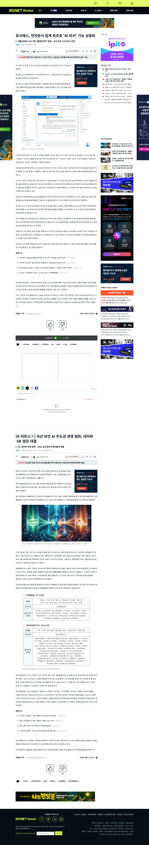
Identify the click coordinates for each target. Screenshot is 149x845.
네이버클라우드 (74, 781)
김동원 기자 (25, 457)
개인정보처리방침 (110, 814)
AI (53, 344)
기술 (65, 344)
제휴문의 (100, 814)
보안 (45, 781)
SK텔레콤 (62, 781)
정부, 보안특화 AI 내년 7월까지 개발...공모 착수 (36, 720)
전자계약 (74, 344)
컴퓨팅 (18, 45)
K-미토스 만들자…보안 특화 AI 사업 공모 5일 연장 (37, 715)
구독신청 (58, 833)
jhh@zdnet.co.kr (34, 313)
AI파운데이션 (36, 781)
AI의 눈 (83, 10)
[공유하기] (83, 51)
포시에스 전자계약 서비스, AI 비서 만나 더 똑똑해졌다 (39, 272)
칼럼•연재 (113, 10)
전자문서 (46, 344)
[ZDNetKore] (24, 6)
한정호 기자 (25, 51)
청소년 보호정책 (128, 814)
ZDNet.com (27, 828)
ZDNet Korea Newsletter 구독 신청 (25, 833)
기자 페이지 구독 (43, 51)
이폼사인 (36, 344)
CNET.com (19, 828)
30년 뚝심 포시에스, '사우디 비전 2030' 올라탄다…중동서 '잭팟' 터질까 (45, 267)
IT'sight (98, 10)
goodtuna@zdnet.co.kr (37, 757)
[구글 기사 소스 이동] (73, 51)
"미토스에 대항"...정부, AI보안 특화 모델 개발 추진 (37, 730)
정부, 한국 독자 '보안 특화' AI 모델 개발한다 (35, 725)
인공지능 (69, 10)
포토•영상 (129, 10)
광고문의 (83, 814)
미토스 (26, 781)
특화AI (53, 781)
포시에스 (27, 344)
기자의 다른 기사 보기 (87, 313)
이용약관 (119, 814)
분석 (59, 344)
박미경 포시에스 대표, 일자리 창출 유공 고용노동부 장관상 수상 (42, 262)
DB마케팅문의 (92, 814)
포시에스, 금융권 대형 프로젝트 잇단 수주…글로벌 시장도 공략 (42, 257)
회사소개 (76, 814)
